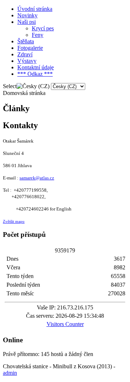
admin (10, 373)
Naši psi (26, 22)
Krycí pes (43, 28)
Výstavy (26, 61)
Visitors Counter (65, 324)
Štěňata (25, 41)
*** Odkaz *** (35, 74)
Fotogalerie (30, 48)
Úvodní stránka (34, 9)
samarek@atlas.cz (37, 178)
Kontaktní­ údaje (35, 67)
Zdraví (24, 54)
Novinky (27, 15)
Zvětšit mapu (14, 221)
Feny (37, 35)
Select (10, 86)
